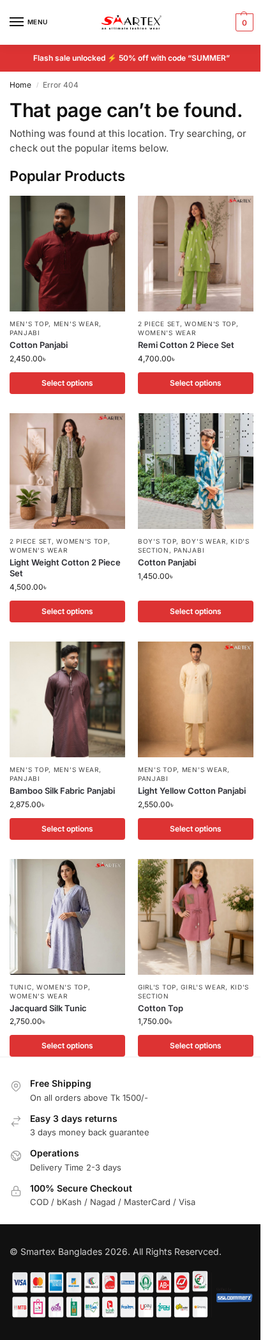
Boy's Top (157, 541)
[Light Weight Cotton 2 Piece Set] (67, 471)
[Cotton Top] (195, 917)
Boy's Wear (203, 541)
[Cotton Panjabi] (67, 253)
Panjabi (25, 332)
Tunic (21, 987)
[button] (242, 22)
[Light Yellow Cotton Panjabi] (195, 699)
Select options (67, 383)
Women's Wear (166, 332)
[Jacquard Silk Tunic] (67, 917)
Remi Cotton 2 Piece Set (186, 345)
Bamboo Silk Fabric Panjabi (62, 790)
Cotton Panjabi (39, 345)
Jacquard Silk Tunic (48, 1008)
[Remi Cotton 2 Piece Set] (195, 253)
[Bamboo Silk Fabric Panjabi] (67, 699)
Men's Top (29, 323)
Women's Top (210, 323)
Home (20, 85)
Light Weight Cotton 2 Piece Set (65, 567)
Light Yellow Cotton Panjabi (192, 790)
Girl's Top (157, 987)
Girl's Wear (203, 987)
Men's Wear (76, 323)
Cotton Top (160, 1008)
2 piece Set (159, 323)
